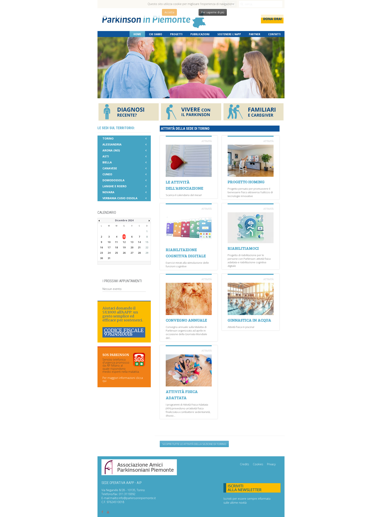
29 (146, 253)
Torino (108, 138)
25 (116, 253)
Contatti (274, 34)
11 (116, 242)
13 (132, 242)
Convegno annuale (186, 320)
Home (137, 34)
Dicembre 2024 (124, 220)
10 (109, 242)
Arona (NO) (111, 150)
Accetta (169, 12)
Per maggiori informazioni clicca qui (122, 379)
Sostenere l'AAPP (229, 34)
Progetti (176, 34)
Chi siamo (155, 34)
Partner (254, 34)
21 (139, 247)
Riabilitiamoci (243, 248)
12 (124, 242)
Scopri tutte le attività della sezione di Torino (194, 444)
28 (139, 253)
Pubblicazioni (200, 34)
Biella (107, 162)
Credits (244, 464)
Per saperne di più (212, 12)
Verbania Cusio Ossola (119, 198)
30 (101, 258)
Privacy (271, 464)
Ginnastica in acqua (249, 320)
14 (139, 242)
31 (109, 258)
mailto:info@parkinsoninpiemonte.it (133, 498)
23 (101, 253)
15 (146, 242)
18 (116, 247)
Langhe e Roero (114, 186)
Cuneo (107, 174)
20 (132, 247)
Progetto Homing (246, 181)
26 (124, 253)
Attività (207, 141)
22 (146, 247)
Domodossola (113, 180)
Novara (108, 192)
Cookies (258, 464)
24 (109, 253)
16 (101, 247)
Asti (105, 156)
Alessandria (112, 144)
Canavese (109, 168)
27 (132, 253)
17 (109, 247)
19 (124, 247)
